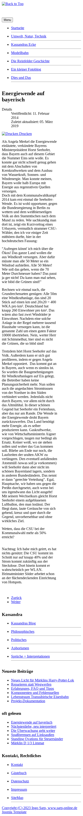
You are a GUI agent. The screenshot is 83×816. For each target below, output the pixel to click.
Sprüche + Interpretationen (30, 656)
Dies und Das (21, 78)
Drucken (25, 134)
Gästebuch (19, 773)
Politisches (19, 640)
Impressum (19, 789)
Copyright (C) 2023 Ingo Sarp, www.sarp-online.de (39, 808)
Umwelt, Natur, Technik (28, 36)
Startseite (17, 28)
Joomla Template (14, 812)
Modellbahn (20, 53)
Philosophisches (22, 631)
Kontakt (17, 765)
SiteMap (17, 798)
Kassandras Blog (23, 623)
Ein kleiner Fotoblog (26, 69)
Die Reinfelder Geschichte (30, 61)
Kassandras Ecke (23, 44)
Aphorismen (20, 648)
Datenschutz (20, 781)
